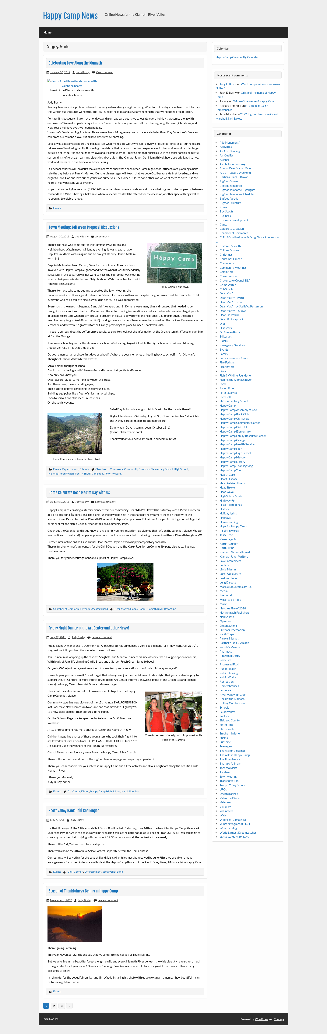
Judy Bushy (83, 72)
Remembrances (229, 686)
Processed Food (229, 664)
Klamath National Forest (235, 552)
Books (223, 207)
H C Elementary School (234, 401)
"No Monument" (230, 142)
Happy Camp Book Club (234, 414)
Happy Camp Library (232, 461)
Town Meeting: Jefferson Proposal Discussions (84, 227)
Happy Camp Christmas (234, 418)
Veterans (225, 802)
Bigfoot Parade (229, 198)
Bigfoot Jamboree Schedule (237, 194)
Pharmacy (226, 651)
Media (224, 591)
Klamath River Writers (234, 556)
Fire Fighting (227, 362)
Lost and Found (229, 578)
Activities (226, 146)
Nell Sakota (227, 617)
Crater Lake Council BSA (235, 280)
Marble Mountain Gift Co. (235, 586)
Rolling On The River (232, 703)
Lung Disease (228, 582)
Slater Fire (226, 724)
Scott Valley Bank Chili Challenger (74, 810)
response (225, 690)
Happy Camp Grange (232, 440)
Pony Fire (225, 660)
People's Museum (230, 647)
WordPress (261, 1019)
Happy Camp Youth (231, 470)
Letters (224, 565)
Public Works (228, 677)
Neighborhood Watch (61, 473)
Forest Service (228, 392)
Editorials (226, 336)
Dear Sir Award (229, 315)
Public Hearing (229, 673)
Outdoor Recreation (232, 630)
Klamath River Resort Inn (161, 608)
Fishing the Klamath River (236, 379)
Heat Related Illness (232, 483)
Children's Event (230, 250)
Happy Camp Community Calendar (237, 57)
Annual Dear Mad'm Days (235, 168)
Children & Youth (230, 246)
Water (224, 815)
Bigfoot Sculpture (230, 203)
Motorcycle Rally (230, 599)
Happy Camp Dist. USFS (234, 427)
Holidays (225, 517)
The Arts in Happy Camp (235, 755)
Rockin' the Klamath (232, 698)
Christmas (226, 254)
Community (227, 263)
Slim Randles (228, 729)
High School (181, 469)
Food (223, 384)
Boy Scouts (227, 211)
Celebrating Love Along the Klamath (75, 63)
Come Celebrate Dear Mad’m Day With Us (79, 492)
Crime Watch (228, 284)
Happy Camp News (70, 16)
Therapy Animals (230, 763)
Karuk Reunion (130, 791)
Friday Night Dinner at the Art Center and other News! (89, 628)
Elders (224, 340)
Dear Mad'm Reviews (233, 310)
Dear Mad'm (121, 608)
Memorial (226, 595)
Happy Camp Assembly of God (238, 410)
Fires (223, 371)
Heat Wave (227, 491)
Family (224, 354)
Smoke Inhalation (230, 733)
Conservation (228, 276)
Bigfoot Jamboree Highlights (237, 189)
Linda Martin (228, 569)
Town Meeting (113, 473)
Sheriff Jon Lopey (94, 473)
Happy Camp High (231, 448)
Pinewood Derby (230, 655)
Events (57, 208)
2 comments (102, 236)
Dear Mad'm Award (232, 297)
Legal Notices (50, 1019)
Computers (227, 271)
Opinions (225, 621)
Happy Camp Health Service (237, 444)
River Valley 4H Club (232, 694)
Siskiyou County (230, 720)
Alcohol (224, 159)
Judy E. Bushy (228, 84)
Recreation (227, 681)
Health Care (227, 474)
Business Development (234, 220)
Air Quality (227, 155)
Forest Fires (227, 388)
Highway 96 (227, 500)
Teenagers (226, 746)
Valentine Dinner (230, 798)
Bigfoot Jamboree (231, 185)
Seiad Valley (227, 711)
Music (223, 604)
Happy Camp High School (105, 791)
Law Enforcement (230, 561)
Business (225, 215)
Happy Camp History (233, 457)
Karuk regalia (228, 539)
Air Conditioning (230, 151)
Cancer (224, 224)
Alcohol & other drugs (233, 164)
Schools (84, 469)
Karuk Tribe (227, 547)
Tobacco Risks (228, 767)
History (224, 509)
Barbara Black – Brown (234, 177)
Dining (85, 791)
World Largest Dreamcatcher (238, 832)
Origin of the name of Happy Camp (254, 101)
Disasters (226, 328)
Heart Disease (229, 479)
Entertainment (92, 871)
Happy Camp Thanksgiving (236, 466)
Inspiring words (229, 530)
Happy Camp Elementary (235, 431)
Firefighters (227, 366)
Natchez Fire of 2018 (233, 608)
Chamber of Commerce (109, 469)
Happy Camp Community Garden (240, 422)
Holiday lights (228, 513)
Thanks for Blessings (232, 750)
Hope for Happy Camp (233, 526)
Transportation (229, 780)
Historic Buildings (231, 504)
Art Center (74, 791)
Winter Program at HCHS (235, 823)
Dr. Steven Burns (230, 332)
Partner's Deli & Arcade (234, 642)
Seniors (224, 716)
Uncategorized (99, 608)
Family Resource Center (235, 358)
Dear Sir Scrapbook (232, 319)
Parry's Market (229, 638)
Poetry (79, 473)
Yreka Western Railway (234, 837)
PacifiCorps (227, 634)
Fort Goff (225, 397)
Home (47, 32)
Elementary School (162, 469)
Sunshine (225, 742)
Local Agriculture (230, 573)
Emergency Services (232, 345)
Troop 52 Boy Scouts (232, 785)
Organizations (70, 469)
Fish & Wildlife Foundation (236, 375)
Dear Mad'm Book (231, 302)
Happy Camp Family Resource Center (243, 435)
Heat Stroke (227, 487)
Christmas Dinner (231, 259)
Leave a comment (105, 501)
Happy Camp (138, 608)
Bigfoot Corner (229, 181)
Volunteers (226, 811)
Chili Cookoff (75, 871)
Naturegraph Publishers (234, 612)
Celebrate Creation (232, 228)
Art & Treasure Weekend (235, 172)
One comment (104, 72)
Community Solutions (137, 469)
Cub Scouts (227, 289)
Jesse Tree (226, 535)
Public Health (228, 668)
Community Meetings (233, 267)
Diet (222, 323)
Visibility (225, 806)
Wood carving (228, 828)
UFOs (223, 789)
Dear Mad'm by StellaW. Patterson (241, 306)
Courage (279, 1019)
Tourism (225, 772)
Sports (224, 737)
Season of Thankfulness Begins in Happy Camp (83, 891)
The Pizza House (230, 759)
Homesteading (229, 522)
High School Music (231, 496)
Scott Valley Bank (113, 871)
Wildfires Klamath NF (233, 819)
